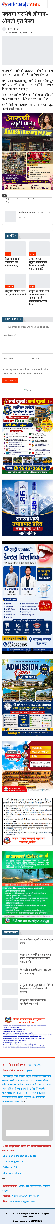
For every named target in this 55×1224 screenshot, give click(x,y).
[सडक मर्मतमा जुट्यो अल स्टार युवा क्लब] (10, 944)
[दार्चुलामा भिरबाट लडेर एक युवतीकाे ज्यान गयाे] (15, 281)
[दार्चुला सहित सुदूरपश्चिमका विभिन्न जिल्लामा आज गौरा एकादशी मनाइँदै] (39, 248)
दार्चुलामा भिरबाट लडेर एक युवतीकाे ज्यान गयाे (33, 1002)
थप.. (4, 1178)
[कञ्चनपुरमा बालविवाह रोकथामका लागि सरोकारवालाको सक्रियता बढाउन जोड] (10, 959)
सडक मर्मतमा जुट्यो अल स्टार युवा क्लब (36, 941)
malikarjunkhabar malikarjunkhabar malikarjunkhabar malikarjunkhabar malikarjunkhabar (26, 200)
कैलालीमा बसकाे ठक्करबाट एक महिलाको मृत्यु (35, 972)
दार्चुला (8, 254)
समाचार (32, 254)
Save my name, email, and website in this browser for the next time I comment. (25, 371)
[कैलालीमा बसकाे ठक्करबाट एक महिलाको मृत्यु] (15, 248)
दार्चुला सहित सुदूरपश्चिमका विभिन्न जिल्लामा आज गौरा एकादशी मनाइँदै (36, 988)
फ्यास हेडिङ (9, 286)
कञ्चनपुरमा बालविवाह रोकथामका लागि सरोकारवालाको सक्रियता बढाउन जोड (36, 958)
